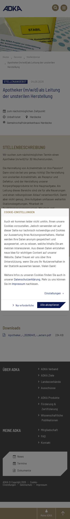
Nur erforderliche (24, 305)
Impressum (18, 284)
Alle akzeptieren (49, 304)
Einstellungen (53, 293)
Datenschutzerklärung (27, 279)
